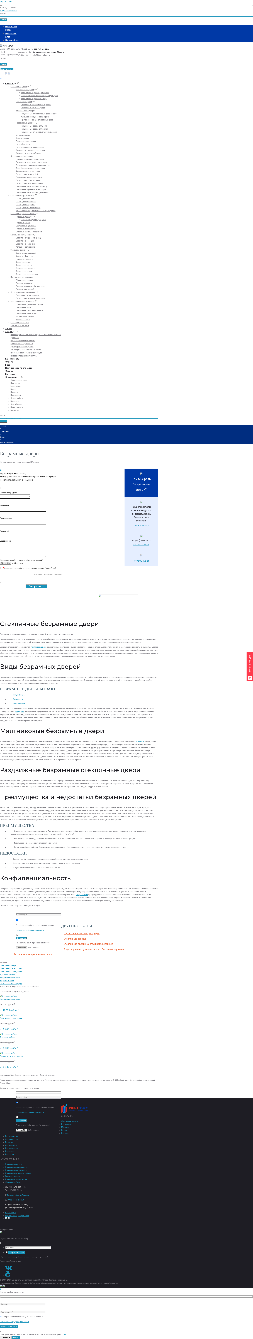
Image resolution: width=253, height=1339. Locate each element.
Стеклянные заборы (75, 938)
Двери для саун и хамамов (27, 295)
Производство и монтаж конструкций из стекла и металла (36, 335)
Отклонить (5, 1337)
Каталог (9, 83)
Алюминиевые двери (25, 111)
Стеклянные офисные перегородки (31, 189)
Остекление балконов (25, 244)
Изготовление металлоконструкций (26, 353)
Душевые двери (23, 217)
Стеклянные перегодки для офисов (31, 162)
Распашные (18, 699)
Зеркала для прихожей (26, 253)
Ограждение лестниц (25, 198)
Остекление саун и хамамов (23, 292)
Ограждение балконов (26, 201)
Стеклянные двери (19, 87)
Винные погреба (23, 319)
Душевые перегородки (26, 229)
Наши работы (12, 40)
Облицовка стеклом (24, 280)
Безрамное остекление (21, 235)
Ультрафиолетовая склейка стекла (26, 350)
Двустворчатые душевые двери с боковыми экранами (94, 949)
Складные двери (23, 135)
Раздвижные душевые (26, 226)
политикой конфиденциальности (14, 1322)
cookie (63, 1334)
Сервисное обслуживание (22, 344)
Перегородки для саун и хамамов (30, 298)
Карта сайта (10, 1213)
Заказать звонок (6, 69)
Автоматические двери (26, 141)
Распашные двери (24, 102)
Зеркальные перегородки (27, 274)
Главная (3, 426)
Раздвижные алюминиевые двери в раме (39, 114)
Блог (7, 37)
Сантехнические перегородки (29, 177)
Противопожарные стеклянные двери (37, 120)
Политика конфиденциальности (30, 930)
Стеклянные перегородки (22, 156)
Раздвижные (19, 695)
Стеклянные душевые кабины (23, 214)
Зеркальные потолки (20, 326)
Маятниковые (19, 703)
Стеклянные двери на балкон (28, 153)
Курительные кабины (25, 316)
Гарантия (15, 401)
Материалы (10, 33)
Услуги (9, 331)
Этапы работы (17, 398)
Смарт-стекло (82, 895)
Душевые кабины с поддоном (29, 232)
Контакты (10, 374)
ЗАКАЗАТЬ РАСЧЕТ (141, 561)
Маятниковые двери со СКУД (34, 99)
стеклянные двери (38, 647)
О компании (11, 26)
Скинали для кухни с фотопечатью (31, 286)
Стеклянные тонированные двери (30, 150)
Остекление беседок (25, 241)
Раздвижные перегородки (11, 1056)
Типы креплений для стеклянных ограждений (35, 211)
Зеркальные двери (24, 271)
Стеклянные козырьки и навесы (29, 310)
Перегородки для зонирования (29, 183)
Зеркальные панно (24, 265)
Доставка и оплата (19, 380)
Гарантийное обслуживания (23, 341)
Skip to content (6, 1)
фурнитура (139, 741)
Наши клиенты (17, 407)
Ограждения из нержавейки (28, 208)
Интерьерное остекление (21, 277)
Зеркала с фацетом (24, 256)
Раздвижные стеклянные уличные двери (39, 132)
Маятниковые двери (25, 90)
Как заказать (12, 359)
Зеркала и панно (18, 250)
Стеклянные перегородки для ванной (32, 192)
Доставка (15, 338)
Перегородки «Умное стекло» (28, 180)
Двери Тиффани (23, 144)
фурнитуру (19, 711)
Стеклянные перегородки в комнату (31, 186)
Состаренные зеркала (25, 268)
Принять (16, 1337)
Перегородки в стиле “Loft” (27, 174)
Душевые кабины (7, 974)
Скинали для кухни (24, 283)
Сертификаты (16, 404)
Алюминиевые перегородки (28, 171)
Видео (8, 30)
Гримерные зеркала (24, 259)
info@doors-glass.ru (8, 10)
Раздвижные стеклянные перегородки (33, 165)
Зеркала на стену (23, 262)
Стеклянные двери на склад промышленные (88, 944)
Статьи (2, 437)
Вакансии (15, 410)
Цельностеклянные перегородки (30, 159)
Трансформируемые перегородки (30, 168)
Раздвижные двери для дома (34, 126)
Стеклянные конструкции (22, 301)
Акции (8, 328)
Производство (17, 395)
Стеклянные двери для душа (33, 220)
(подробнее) (50, 568)
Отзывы (9, 371)
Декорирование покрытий (22, 347)
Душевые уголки (23, 223)
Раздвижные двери (24, 123)
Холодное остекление (25, 247)
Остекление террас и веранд (28, 238)
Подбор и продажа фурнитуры (24, 356)
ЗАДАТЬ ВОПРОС (141, 525)
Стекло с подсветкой (25, 289)
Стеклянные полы (23, 307)
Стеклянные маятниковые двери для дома (39, 96)
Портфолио (15, 383)
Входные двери (22, 138)
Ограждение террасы (25, 205)
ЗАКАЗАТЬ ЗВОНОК (141, 545)
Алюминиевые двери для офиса (35, 117)
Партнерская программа (18, 368)
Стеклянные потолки (20, 322)
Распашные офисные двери (33, 108)
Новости (14, 392)
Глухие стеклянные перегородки (81, 933)
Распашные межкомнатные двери (36, 105)
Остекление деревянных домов (29, 304)
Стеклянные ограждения (21, 195)
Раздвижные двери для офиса (34, 129)
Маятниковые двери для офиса (35, 93)
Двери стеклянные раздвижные (30, 147)
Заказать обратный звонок (18, 1195)
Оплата (9, 362)
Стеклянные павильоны (26, 313)
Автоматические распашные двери (33, 954)
